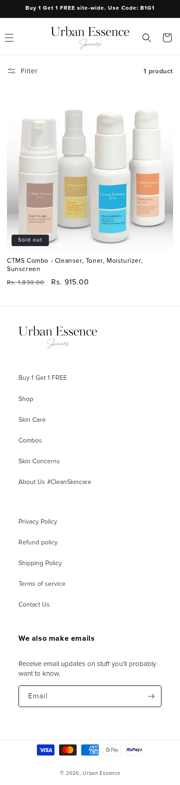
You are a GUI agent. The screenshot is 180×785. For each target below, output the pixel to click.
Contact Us (34, 604)
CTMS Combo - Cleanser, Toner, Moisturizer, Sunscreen (75, 265)
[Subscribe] (151, 696)
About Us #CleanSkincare (54, 482)
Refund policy (38, 542)
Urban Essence (101, 773)
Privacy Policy (37, 521)
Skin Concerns (39, 461)
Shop (25, 399)
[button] (147, 38)
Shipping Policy (40, 563)
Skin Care (32, 420)
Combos (30, 440)
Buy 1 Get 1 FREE (42, 378)
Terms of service (42, 584)
